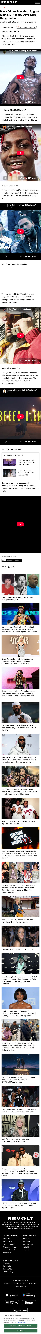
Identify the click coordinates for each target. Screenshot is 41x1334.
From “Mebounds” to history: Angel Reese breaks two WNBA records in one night (19, 1110)
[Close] (38, 1315)
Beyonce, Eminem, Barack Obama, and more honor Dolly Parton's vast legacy (17, 921)
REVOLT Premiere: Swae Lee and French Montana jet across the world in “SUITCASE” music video (18, 1079)
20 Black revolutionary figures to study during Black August (17, 598)
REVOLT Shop (8, 1272)
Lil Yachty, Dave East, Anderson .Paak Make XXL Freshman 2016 (26, 473)
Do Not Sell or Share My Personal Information (20, 1325)
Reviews (3, 8)
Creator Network (9, 1250)
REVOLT (5, 27)
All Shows (6, 1238)
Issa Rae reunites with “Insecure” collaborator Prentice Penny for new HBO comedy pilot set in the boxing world (19, 1013)
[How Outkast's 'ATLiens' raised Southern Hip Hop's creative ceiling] (20, 808)
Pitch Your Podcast (9, 1247)
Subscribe (6, 1263)
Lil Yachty (18, 560)
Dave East (10, 560)
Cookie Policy (21, 1322)
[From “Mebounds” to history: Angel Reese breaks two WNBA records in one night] (20, 1096)
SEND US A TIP (20, 1287)
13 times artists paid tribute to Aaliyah (17, 949)
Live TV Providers (9, 1244)
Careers (26, 1250)
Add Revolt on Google (27, 27)
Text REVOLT (8, 1269)
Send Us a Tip (28, 1244)
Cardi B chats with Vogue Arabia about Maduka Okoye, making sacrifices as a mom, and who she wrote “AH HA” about (19, 791)
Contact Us (7, 1266)
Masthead (26, 1241)
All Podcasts (7, 1241)
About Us (26, 1238)
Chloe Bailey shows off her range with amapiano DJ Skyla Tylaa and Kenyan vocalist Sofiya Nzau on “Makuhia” (17, 661)
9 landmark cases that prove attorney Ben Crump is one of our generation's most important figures (19, 1205)
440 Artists (7, 1253)
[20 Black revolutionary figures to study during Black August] (20, 584)
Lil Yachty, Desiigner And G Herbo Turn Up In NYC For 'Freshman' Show (26, 462)
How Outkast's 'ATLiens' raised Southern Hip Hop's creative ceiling (18, 822)
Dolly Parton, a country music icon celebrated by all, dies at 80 (15, 1140)
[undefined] (9, 462)
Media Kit (26, 1247)
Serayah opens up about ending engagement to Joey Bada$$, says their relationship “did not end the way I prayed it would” (19, 1172)
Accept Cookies (20, 1330)
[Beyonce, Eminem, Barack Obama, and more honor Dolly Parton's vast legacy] (20, 906)
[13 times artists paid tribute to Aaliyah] (20, 936)
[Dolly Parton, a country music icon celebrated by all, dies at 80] (20, 1126)
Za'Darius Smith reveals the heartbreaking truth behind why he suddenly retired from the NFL (19, 727)
